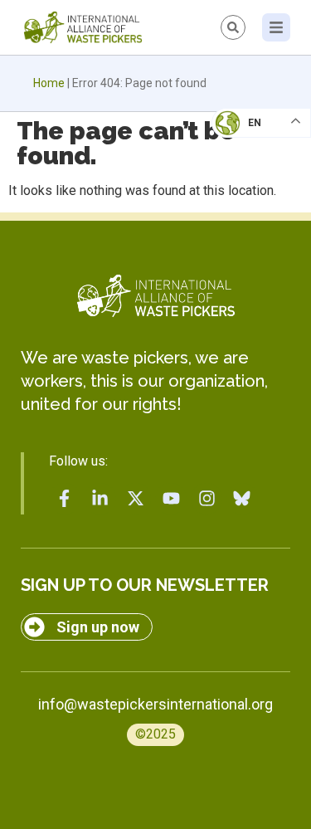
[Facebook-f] (64, 498)
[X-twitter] (136, 498)
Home (49, 83)
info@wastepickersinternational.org (155, 704)
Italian (243, 171)
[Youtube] (171, 498)
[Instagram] (206, 498)
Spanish (245, 237)
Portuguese (257, 204)
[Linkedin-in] (100, 498)
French (244, 138)
